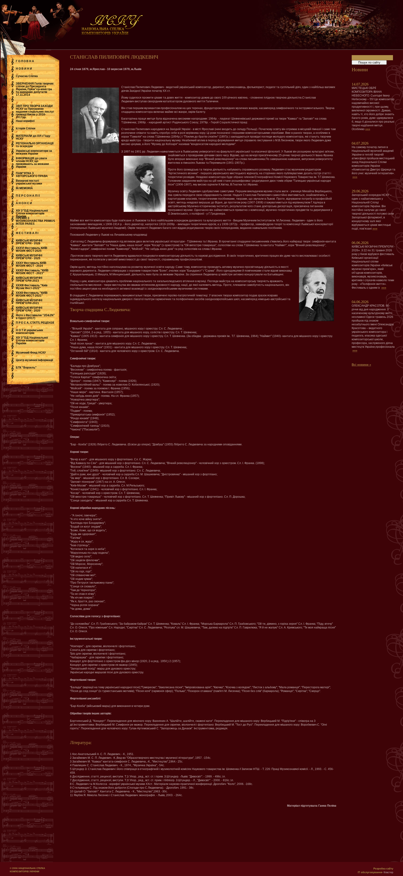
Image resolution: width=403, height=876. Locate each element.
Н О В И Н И (24, 68)
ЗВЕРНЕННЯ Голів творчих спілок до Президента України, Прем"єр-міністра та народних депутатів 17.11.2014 (35, 89)
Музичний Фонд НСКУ (31, 352)
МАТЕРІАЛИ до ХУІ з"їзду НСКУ (33, 137)
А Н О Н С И (24, 203)
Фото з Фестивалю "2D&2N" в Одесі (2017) (35, 317)
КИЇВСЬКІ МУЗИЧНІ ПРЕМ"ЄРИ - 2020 (29, 309)
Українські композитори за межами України (34, 152)
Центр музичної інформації (34, 360)
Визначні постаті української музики (29, 182)
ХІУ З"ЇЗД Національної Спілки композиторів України (32, 213)
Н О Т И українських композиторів (29, 332)
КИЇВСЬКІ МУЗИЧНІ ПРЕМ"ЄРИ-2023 (29, 279)
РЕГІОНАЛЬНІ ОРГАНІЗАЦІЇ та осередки (34, 145)
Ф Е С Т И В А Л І (27, 233)
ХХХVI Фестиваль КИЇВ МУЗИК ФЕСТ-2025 (31, 249)
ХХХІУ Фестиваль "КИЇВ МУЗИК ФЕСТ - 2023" (32, 272)
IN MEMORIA (24, 188)
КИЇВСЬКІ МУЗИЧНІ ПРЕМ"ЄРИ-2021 (29, 302)
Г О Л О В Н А (25, 61)
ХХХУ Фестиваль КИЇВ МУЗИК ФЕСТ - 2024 (31, 264)
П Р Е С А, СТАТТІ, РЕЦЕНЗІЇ (35, 322)
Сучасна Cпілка (27, 76)
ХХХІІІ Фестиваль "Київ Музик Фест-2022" (31, 287)
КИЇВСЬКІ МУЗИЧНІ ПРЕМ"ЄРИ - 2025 (29, 257)
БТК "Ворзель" (26, 367)
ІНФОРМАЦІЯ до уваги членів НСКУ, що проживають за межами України (32, 162)
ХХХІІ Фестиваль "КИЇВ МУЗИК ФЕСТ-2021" (32, 294)
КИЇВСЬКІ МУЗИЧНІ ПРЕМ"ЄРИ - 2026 (29, 242)
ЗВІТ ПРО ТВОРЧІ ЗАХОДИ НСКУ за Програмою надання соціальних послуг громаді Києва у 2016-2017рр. (35, 111)
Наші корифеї (25, 121)
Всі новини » (361, 364)
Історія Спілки (25, 128)
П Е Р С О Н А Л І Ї (28, 195)
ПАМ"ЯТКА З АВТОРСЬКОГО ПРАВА (32, 175)
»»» (367, 129)
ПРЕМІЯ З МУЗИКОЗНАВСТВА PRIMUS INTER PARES (35, 220)
